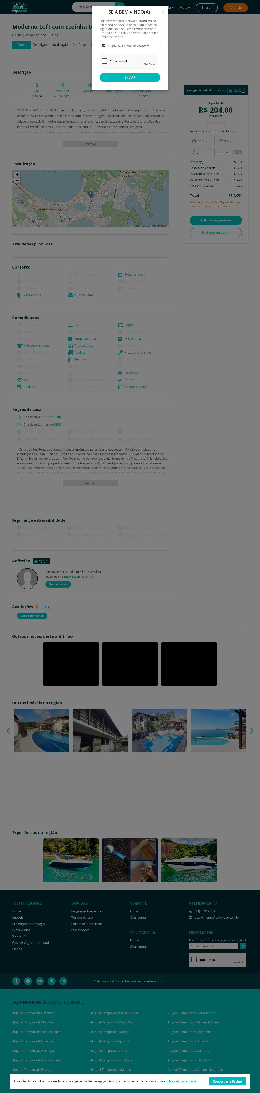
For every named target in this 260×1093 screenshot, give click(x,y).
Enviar (130, 77)
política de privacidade (181, 1081)
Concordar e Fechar (227, 1081)
